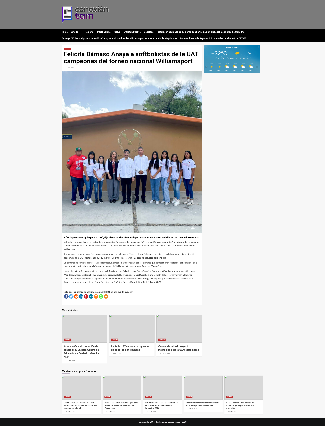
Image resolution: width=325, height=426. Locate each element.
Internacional (104, 32)
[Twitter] (71, 296)
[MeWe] (91, 296)
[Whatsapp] (101, 296)
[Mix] (96, 296)
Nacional (89, 32)
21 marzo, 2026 (165, 353)
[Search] (261, 32)
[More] (106, 296)
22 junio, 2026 (151, 411)
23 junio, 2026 (110, 411)
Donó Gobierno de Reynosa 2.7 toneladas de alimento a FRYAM (213, 38)
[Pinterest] (86, 296)
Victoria (67, 396)
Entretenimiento (132, 32)
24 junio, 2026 (70, 411)
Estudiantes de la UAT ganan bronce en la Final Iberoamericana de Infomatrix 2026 (161, 405)
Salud (117, 32)
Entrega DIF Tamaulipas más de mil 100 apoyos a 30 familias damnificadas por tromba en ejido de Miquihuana (119, 38)
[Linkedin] (81, 296)
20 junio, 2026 (232, 411)
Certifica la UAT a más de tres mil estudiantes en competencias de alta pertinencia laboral (80, 405)
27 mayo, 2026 (70, 360)
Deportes (148, 32)
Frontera (67, 49)
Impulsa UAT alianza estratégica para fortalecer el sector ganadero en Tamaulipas (121, 405)
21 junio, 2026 (192, 409)
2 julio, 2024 (70, 67)
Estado (74, 32)
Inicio (65, 32)
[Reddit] (76, 296)
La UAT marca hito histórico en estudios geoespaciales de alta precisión (240, 405)
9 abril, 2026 (117, 353)
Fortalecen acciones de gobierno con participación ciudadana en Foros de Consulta (201, 32)
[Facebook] (66, 296)
